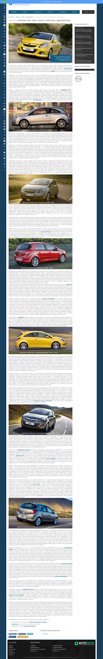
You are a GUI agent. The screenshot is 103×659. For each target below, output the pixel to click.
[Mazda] (4, 112)
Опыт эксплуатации (27, 17)
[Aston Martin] (4, 10)
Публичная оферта (57, 647)
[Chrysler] (4, 39)
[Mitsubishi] (4, 120)
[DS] (4, 54)
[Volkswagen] (4, 158)
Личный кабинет (88, 11)
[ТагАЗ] (4, 167)
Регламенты (62, 11)
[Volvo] (4, 161)
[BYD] (4, 28)
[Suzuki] (4, 152)
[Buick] (4, 25)
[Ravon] (4, 135)
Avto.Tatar (11, 17)
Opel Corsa (46, 633)
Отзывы (74, 11)
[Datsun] (4, 48)
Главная (14, 11)
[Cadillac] (4, 31)
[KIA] (4, 94)
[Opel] (4, 126)
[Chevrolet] (4, 36)
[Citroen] (4, 42)
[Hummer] (4, 80)
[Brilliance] (4, 22)
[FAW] (4, 57)
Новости (25, 11)
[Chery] (4, 34)
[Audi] (4, 13)
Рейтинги (50, 11)
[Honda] (4, 77)
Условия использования (59, 649)
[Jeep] (4, 91)
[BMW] (4, 19)
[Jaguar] (4, 88)
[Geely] (4, 65)
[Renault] (4, 138)
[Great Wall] (4, 74)
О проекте (33, 645)
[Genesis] (4, 68)
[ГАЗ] (4, 164)
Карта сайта (34, 651)
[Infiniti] (4, 86)
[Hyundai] (4, 83)
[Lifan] (4, 106)
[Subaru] (4, 149)
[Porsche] (4, 132)
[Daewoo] (4, 45)
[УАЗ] (4, 169)
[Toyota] (4, 155)
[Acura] (4, 5)
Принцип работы (35, 647)
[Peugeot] (4, 129)
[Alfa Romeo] (4, 7)
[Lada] (4, 97)
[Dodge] (4, 51)
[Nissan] (4, 123)
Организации (37, 11)
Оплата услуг (56, 651)
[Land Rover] (4, 100)
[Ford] (4, 62)
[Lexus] (4, 103)
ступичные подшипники (60, 576)
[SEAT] (4, 140)
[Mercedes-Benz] (4, 114)
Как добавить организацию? (38, 649)
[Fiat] (4, 60)
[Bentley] (4, 16)
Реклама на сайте (57, 645)
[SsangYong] (4, 146)
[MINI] (4, 117)
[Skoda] (4, 143)
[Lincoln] (4, 109)
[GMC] (4, 71)
